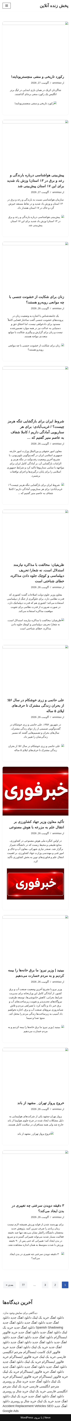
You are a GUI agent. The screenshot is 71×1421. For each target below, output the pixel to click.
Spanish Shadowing (49, 1327)
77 (23, 1284)
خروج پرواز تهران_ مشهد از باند (40, 1103)
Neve (47, 1417)
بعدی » (9, 1284)
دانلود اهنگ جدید (21, 1317)
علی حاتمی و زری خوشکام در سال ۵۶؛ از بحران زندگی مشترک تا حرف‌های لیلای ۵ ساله (35, 705)
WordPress (27, 1417)
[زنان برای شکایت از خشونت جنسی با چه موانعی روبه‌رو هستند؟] (35, 266)
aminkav (57, 83)
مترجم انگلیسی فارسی (44, 1386)
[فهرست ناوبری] (7, 6)
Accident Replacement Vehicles (24, 1406)
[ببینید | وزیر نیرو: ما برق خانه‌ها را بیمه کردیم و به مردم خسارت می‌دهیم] (35, 939)
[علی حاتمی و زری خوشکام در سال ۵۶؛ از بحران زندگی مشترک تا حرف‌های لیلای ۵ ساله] (35, 669)
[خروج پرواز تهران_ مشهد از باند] (35, 1072)
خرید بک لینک (40, 1317)
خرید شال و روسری (15, 1381)
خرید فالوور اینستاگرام (23, 1357)
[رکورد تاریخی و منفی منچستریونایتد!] (35, 46)
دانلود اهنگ (57, 1317)
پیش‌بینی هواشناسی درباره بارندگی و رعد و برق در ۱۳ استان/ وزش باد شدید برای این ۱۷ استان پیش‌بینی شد (35, 180)
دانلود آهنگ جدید (39, 1381)
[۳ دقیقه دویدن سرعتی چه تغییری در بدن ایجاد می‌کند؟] (35, 1174)
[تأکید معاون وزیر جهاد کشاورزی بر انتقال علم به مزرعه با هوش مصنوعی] (35, 791)
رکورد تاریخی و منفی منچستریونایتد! (37, 76)
